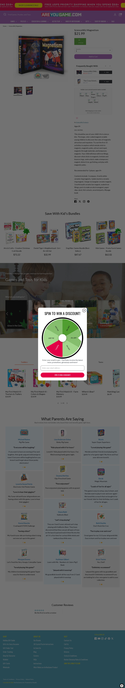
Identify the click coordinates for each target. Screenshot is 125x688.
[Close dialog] (84, 310)
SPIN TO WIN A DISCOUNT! (63, 375)
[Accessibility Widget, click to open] (122, 686)
